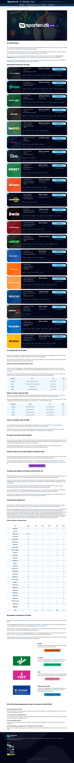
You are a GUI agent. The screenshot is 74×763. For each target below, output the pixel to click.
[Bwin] (14, 214)
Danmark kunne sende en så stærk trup (54, 462)
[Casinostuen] (14, 227)
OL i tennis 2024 (18, 491)
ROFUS (50, 77)
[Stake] (14, 156)
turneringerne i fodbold (25, 481)
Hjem (8, 7)
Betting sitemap (43, 759)
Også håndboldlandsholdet (32, 57)
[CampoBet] (14, 100)
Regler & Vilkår (24, 77)
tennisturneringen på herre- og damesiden (51, 399)
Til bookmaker (58, 69)
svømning (30, 51)
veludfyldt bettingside (20, 634)
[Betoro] (14, 114)
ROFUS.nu (49, 2)
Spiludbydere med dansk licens (14, 60)
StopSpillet (43, 77)
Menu (32, 1)
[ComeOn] (14, 241)
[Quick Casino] (14, 73)
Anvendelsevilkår (31, 759)
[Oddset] (14, 255)
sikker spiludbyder (54, 689)
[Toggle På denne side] (71, 760)
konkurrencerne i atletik (43, 494)
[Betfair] (14, 341)
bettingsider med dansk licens (26, 620)
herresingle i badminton (44, 509)
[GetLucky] (14, 283)
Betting (11, 7)
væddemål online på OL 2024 (40, 60)
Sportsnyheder (26, 1)
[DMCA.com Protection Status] (11, 754)
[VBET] (14, 142)
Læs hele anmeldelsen (59, 71)
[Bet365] (14, 128)
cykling (30, 506)
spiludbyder (29, 637)
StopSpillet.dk (64, 2)
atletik (26, 51)
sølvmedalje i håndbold (19, 514)
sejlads (27, 506)
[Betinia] (14, 87)
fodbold (54, 51)
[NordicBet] (14, 326)
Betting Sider (22, 4)
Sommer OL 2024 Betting (18, 7)
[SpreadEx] (14, 312)
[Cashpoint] (14, 199)
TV (20, 1)
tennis (22, 369)
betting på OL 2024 (16, 638)
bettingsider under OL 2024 (38, 625)
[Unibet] (14, 170)
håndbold (49, 51)
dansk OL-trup (14, 56)
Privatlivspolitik (37, 759)
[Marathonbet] (14, 297)
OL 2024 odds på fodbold (12, 485)
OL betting (42, 355)
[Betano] (14, 185)
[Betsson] (14, 269)
